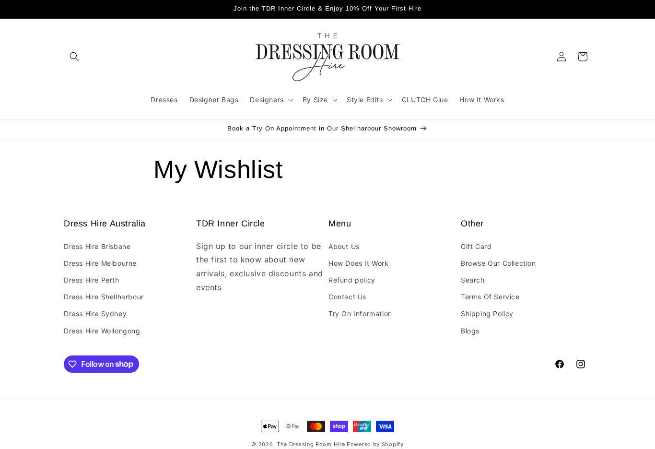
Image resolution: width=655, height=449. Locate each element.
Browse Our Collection (498, 263)
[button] (74, 56)
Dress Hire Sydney (95, 313)
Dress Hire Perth (91, 280)
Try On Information (360, 313)
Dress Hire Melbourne (100, 263)
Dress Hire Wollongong (102, 330)
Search (473, 280)
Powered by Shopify (375, 444)
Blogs (470, 330)
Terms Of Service (490, 297)
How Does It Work (358, 263)
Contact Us (347, 297)
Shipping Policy (487, 313)
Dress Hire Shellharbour (104, 297)
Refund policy (351, 280)
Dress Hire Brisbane (97, 246)
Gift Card (476, 246)
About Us (344, 246)
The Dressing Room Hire (311, 444)
